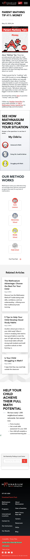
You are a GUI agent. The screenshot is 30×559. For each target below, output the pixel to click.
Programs (5, 509)
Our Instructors (7, 526)
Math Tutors (19, 513)
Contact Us (6, 521)
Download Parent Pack (9, 497)
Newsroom (19, 523)
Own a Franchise (20, 508)
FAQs (17, 527)
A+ (13, 23)
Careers (17, 519)
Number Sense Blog (15, 101)
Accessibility (5, 539)
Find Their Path (13, 259)
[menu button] (20, 3)
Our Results (6, 531)
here (18, 96)
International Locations (6, 515)
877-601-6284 (6, 493)
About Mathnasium (19, 503)
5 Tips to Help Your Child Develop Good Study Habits (13, 320)
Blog (16, 531)
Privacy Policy (13, 539)
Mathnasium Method (6, 503)
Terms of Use (5, 549)
